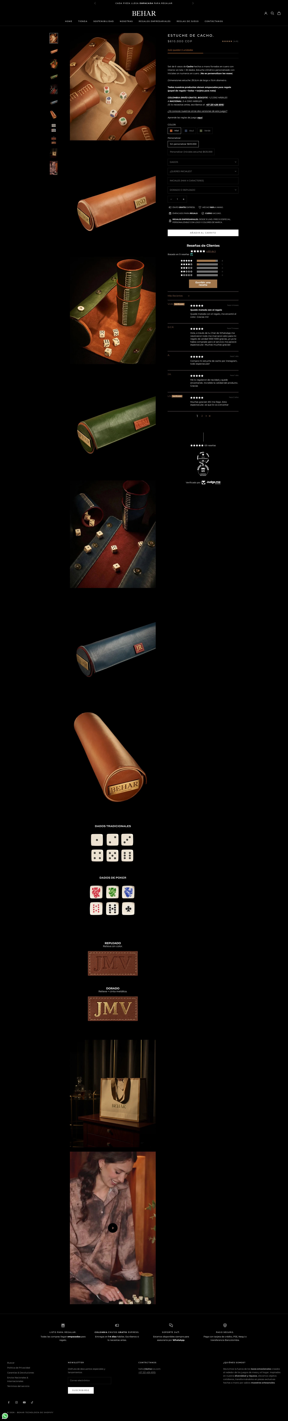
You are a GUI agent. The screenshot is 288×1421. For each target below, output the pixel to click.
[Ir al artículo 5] (54, 89)
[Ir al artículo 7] (54, 115)
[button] (187, 261)
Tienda (82, 21)
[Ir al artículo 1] (54, 38)
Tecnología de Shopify (39, 1412)
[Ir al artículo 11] (54, 168)
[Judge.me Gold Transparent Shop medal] (203, 458)
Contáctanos (214, 21)
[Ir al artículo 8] (54, 127)
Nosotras (126, 21)
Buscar (11, 1362)
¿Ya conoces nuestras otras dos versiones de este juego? (197, 111)
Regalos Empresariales (155, 21)
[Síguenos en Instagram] (16, 1402)
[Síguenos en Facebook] (8, 1402)
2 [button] (202, 416)
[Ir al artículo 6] (54, 102)
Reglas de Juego (188, 21)
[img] (196, 305)
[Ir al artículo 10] (54, 153)
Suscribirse (80, 1390)
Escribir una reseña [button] (203, 283)
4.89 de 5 (211, 251)
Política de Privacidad (18, 1367)
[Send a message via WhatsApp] (5, 1415)
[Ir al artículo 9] (54, 140)
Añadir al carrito (203, 233)
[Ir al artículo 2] (54, 51)
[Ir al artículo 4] (54, 76)
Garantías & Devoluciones (20, 1372)
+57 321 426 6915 (147, 1372)
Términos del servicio (18, 1386)
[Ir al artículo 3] (54, 64)
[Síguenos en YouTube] (24, 1402)
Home (68, 21)
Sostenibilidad (103, 21)
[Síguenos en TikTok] (32, 1402)
